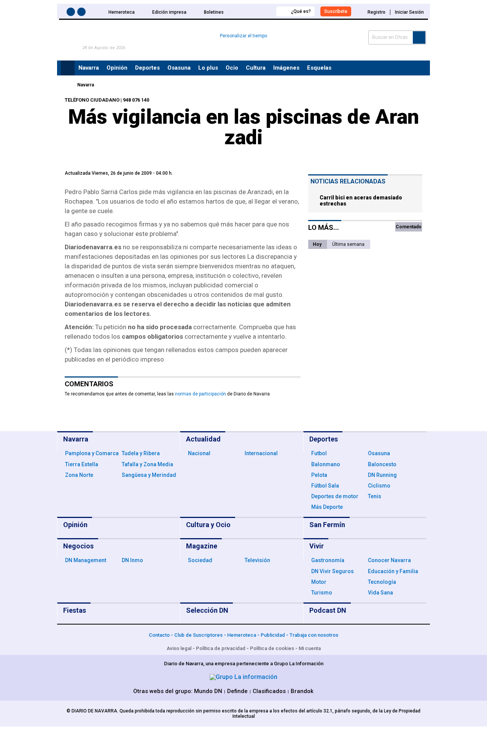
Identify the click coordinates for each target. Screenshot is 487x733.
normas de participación (200, 394)
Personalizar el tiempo (243, 35)
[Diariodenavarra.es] (66, 84)
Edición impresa (169, 12)
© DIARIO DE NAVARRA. (93, 711)
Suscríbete (335, 11)
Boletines (214, 12)
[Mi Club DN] (256, 11)
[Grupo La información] (243, 676)
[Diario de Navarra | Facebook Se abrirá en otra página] (72, 13)
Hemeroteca (121, 12)
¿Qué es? (301, 11)
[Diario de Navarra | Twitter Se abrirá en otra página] (82, 13)
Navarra (85, 85)
